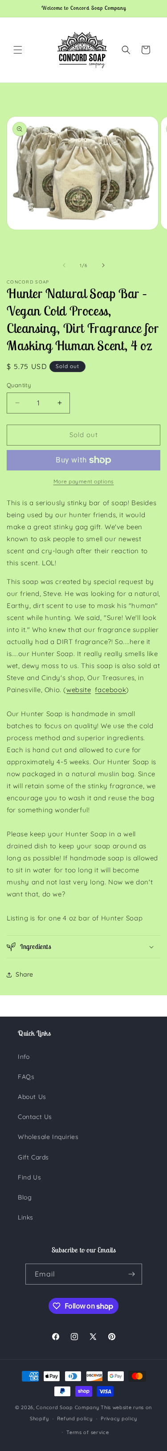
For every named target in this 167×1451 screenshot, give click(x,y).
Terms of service (87, 1432)
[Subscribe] (132, 1274)
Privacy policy (119, 1418)
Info (23, 1057)
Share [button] (24, 974)
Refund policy (74, 1418)
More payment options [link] (83, 481)
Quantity (19, 385)
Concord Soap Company (67, 1407)
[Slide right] (103, 265)
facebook (110, 689)
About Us (32, 1097)
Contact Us (35, 1117)
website (78, 689)
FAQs (26, 1077)
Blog (25, 1197)
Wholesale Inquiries (48, 1137)
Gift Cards (33, 1157)
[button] (18, 50)
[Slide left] (64, 265)
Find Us (29, 1177)
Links (25, 1217)
